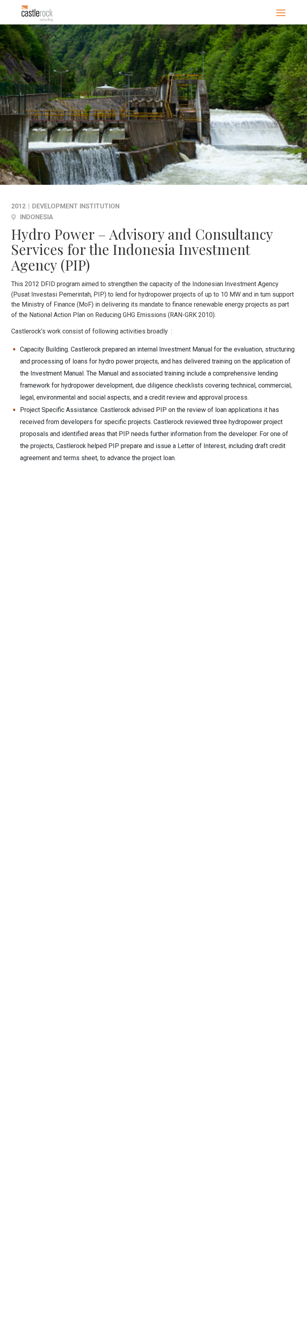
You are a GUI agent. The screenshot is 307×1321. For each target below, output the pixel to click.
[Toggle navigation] (280, 12)
